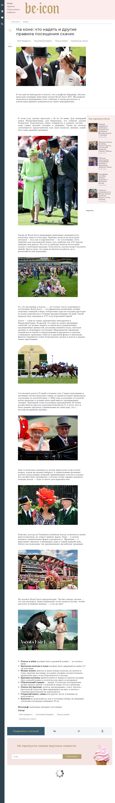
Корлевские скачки (79, 41)
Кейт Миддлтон (24, 41)
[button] (2, 5)
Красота (11, 6)
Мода (9, 3)
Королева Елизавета (43, 41)
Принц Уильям (61, 41)
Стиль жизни (13, 9)
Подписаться (72, 756)
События (11, 12)
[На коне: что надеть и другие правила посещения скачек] (10, 31)
